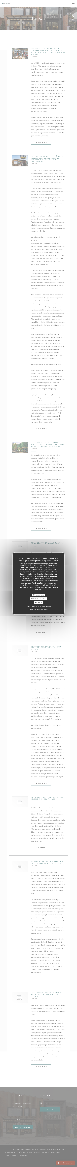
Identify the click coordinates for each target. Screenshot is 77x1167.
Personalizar (38, 602)
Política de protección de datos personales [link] (39, 606)
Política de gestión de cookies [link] (39, 609)
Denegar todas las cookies (38, 599)
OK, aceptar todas (38, 595)
